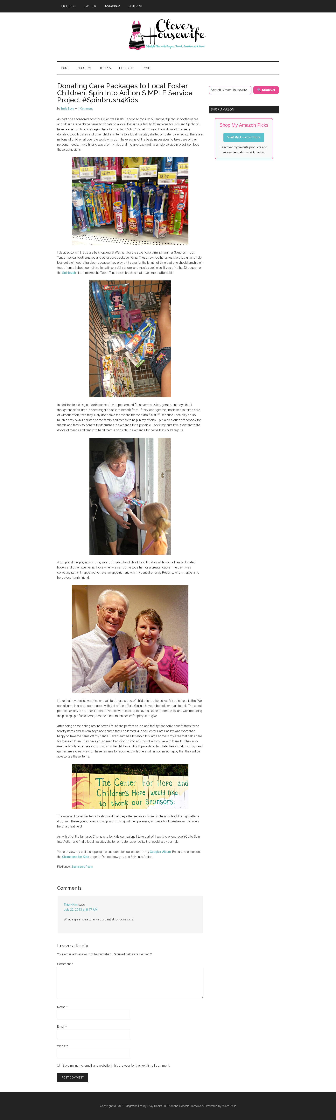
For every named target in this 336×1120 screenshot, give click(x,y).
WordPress (229, 1106)
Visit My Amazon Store (243, 137)
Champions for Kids (75, 857)
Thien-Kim (71, 904)
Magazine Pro (134, 1106)
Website (62, 1046)
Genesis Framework (191, 1106)
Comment (65, 964)
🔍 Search (266, 90)
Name (62, 1007)
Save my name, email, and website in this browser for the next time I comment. (116, 1065)
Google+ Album (160, 852)
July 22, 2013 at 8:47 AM (80, 909)
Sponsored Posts (82, 866)
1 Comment (85, 108)
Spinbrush (68, 273)
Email (62, 1026)
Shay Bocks (154, 1106)
